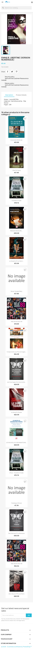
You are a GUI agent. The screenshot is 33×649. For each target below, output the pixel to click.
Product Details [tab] (21, 95)
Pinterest (16, 71)
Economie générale (16, 140)
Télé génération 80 (16, 321)
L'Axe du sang (16, 170)
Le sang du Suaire (16, 412)
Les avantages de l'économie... (16, 382)
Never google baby (16, 291)
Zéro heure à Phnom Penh (16, 594)
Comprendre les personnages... (16, 352)
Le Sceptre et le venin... (16, 261)
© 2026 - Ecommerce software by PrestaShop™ (16, 647)
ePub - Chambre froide (16, 473)
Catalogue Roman (16, 503)
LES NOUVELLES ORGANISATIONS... (16, 442)
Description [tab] (9, 95)
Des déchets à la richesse (16, 533)
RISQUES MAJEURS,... (16, 231)
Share (7, 71)
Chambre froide (16, 200)
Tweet (12, 71)
